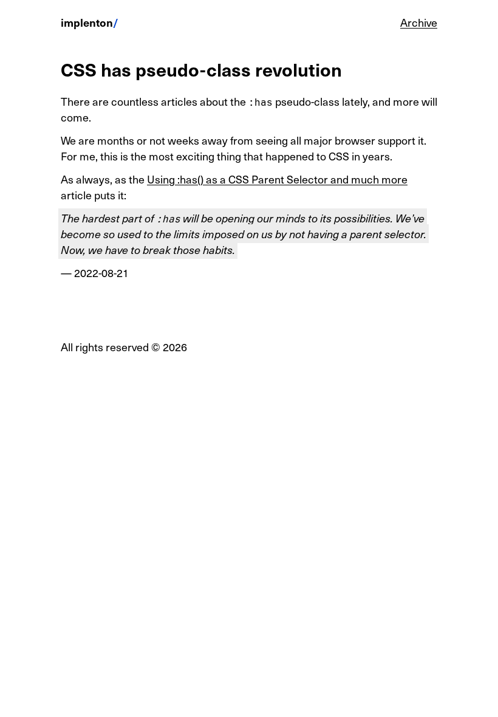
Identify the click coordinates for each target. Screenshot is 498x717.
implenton (87, 22)
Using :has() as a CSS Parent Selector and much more (277, 179)
